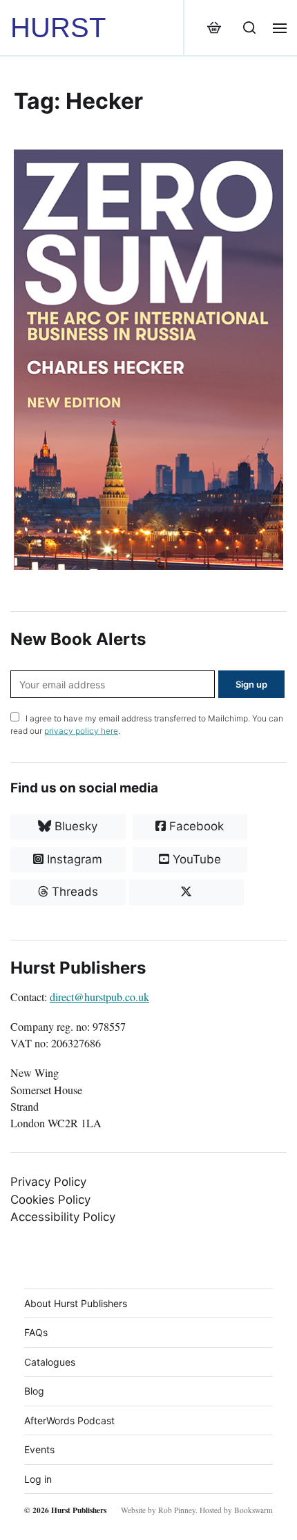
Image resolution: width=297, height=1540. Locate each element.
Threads (73, 892)
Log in (38, 1479)
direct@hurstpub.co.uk (99, 997)
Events (39, 1449)
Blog (34, 1391)
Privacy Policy (48, 1182)
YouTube (195, 859)
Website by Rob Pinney (158, 1510)
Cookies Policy (50, 1200)
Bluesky (74, 826)
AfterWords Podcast (69, 1420)
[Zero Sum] (148, 360)
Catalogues (49, 1362)
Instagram (73, 859)
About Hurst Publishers (75, 1303)
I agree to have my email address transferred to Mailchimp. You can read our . (146, 724)
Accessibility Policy (62, 1217)
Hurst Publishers (78, 1510)
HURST (58, 27)
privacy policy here (81, 731)
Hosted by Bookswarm (236, 1510)
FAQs (36, 1332)
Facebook (195, 826)
